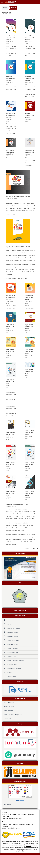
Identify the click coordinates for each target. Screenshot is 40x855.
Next (34, 548)
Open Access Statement (14, 669)
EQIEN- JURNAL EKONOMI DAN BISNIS (29, 297)
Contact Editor (8, 719)
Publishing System (12, 644)
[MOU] (20, 596)
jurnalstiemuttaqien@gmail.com (11, 828)
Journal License (11, 656)
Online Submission (12, 648)
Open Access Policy (13, 640)
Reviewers (10, 624)
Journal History (11, 677)
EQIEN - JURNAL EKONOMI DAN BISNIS (10, 434)
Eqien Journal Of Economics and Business (10, 38)
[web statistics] (20, 800)
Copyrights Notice (12, 652)
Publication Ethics (12, 636)
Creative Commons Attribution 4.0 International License (20, 848)
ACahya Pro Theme (20, 851)
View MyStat (7, 804)
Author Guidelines (9, 707)
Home (5, 8)
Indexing (9, 673)
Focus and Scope (12, 632)
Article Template (8, 711)
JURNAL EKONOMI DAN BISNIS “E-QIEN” (17, 505)
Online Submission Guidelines (15, 660)
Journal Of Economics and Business (29, 38)
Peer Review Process (13, 628)
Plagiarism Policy (12, 665)
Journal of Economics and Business (29, 115)
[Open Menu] (2, 2)
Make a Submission (20, 610)
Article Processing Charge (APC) (13, 715)
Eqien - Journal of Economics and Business (10, 152)
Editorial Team (11, 620)
